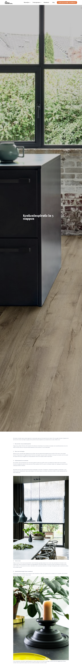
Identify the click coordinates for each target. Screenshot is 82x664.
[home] (9, 2)
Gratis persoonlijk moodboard (67, 2)
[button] (27, 2)
